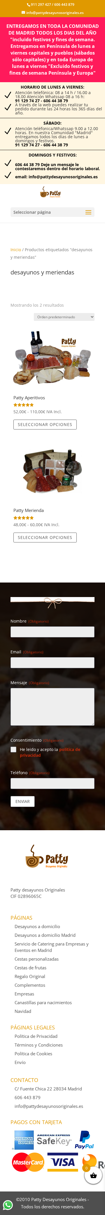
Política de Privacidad (36, 1036)
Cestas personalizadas (37, 959)
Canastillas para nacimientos (43, 1002)
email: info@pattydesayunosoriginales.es (56, 176)
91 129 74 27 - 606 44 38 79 (41, 100)
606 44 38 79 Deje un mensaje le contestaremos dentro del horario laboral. (57, 166)
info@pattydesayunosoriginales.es (49, 1106)
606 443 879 (63, 4)
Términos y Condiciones (39, 1045)
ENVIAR (22, 801)
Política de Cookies (33, 1053)
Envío (20, 1062)
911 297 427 (41, 4)
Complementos (30, 985)
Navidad (23, 1011)
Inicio (15, 249)
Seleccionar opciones (45, 424)
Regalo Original (30, 976)
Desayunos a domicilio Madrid (45, 935)
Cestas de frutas (30, 967)
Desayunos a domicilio (37, 926)
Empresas (24, 994)
